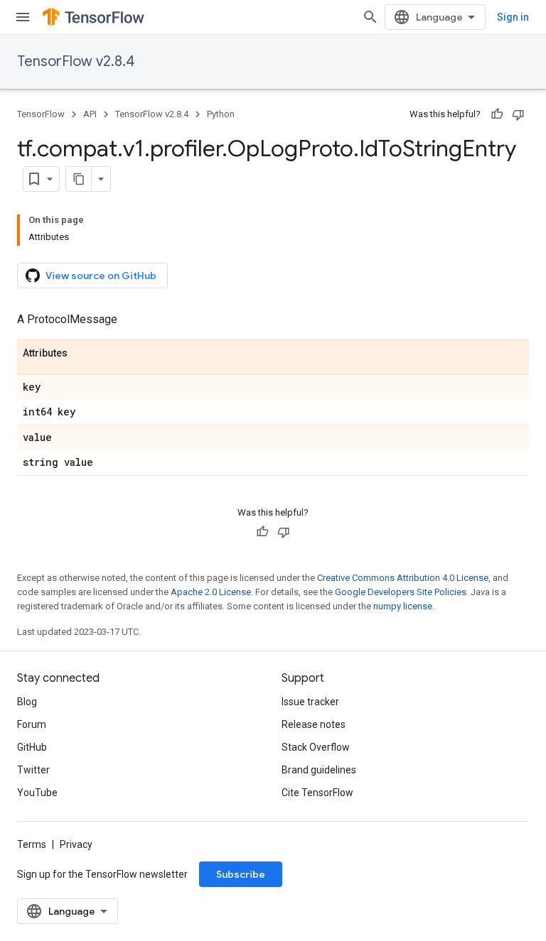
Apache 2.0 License (211, 592)
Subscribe (240, 874)
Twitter (33, 770)
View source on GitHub (101, 275)
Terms (31, 844)
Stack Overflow (316, 747)
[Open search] (370, 17)
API (90, 114)
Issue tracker (310, 701)
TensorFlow (41, 114)
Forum (31, 724)
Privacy (76, 844)
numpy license (402, 606)
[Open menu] (23, 17)
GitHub (32, 747)
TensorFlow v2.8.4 (75, 61)
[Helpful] (497, 114)
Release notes (314, 724)
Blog (27, 701)
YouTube (37, 792)
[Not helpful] (518, 114)
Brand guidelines (319, 770)
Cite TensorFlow (317, 792)
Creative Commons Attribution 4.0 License (402, 577)
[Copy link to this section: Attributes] (82, 353)
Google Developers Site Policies (400, 592)
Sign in (513, 17)
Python (221, 114)
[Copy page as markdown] (79, 179)
